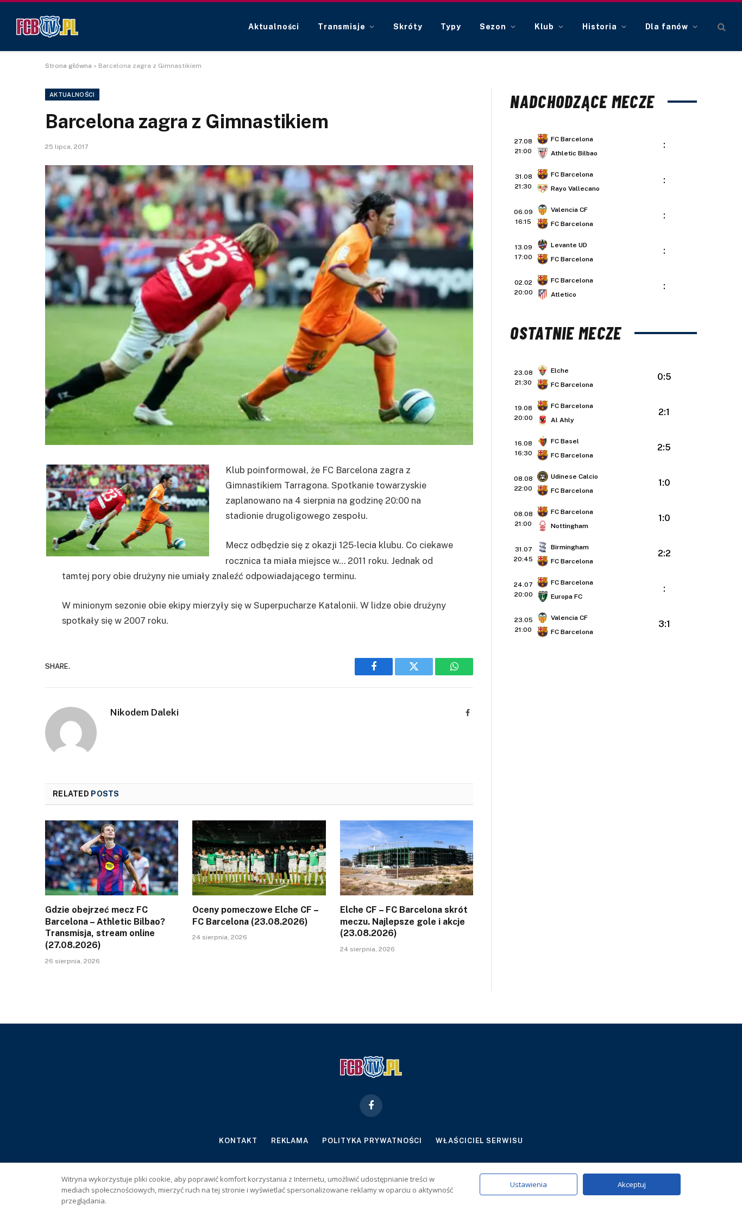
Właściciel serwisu (479, 1141)
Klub (544, 26)
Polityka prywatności (372, 1141)
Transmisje (341, 26)
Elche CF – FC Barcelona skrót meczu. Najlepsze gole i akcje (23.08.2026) (404, 922)
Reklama (290, 1141)
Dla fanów (667, 26)
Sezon (493, 26)
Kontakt (238, 1141)
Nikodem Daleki (144, 712)
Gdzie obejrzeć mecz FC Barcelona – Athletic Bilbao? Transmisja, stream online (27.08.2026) (105, 927)
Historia (599, 26)
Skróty (407, 26)
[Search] (720, 27)
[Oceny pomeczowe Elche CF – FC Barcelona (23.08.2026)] (258, 857)
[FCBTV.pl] (47, 26)
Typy (451, 26)
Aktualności (273, 26)
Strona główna (68, 66)
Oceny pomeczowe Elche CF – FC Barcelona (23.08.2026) (255, 916)
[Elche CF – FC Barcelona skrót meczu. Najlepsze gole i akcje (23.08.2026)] (406, 857)
